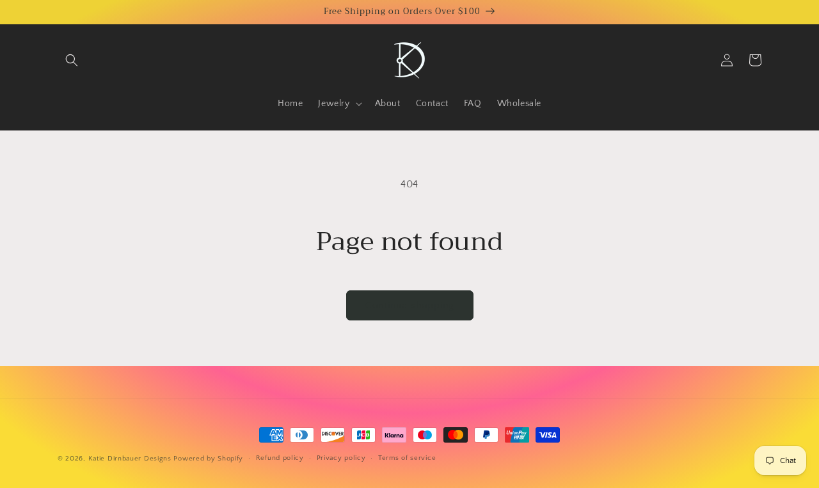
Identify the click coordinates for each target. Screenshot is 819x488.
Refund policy (280, 458)
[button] (72, 60)
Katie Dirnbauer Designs (129, 458)
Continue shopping (409, 305)
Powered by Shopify (208, 458)
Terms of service (407, 458)
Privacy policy (341, 458)
